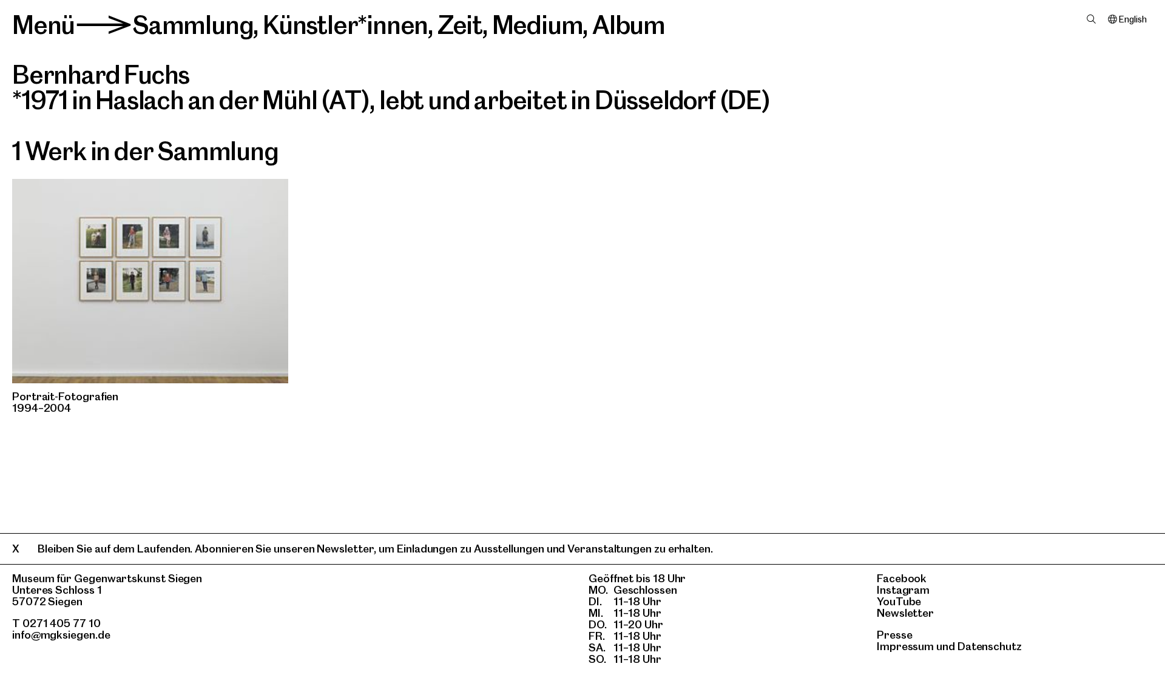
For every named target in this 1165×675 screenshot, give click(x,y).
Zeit (459, 25)
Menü (43, 25)
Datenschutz (989, 646)
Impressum (905, 646)
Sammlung (192, 25)
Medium (537, 25)
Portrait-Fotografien (65, 396)
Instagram (903, 589)
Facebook (902, 578)
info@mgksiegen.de (61, 634)
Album (628, 25)
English (1132, 19)
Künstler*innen (345, 25)
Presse (895, 634)
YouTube (899, 601)
